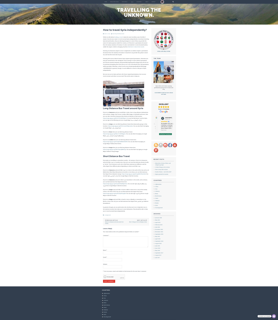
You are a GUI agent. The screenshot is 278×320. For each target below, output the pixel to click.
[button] (173, 124)
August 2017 (158, 255)
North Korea (158, 196)
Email (105, 257)
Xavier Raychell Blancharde (118, 33)
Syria (156, 205)
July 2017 (157, 257)
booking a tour (118, 37)
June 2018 (157, 248)
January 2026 (158, 217)
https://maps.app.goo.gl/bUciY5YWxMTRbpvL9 (115, 118)
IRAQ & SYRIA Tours (114, 1)
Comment (106, 235)
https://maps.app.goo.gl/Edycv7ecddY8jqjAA (114, 134)
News (156, 193)
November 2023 (159, 231)
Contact (153, 1)
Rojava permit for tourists (161, 174)
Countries (139, 1)
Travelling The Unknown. (139, 12)
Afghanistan (158, 184)
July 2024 (157, 227)
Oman (156, 198)
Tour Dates (124, 1)
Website (105, 264)
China (156, 186)
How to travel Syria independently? (125, 29)
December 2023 (159, 229)
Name (105, 250)
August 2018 (158, 243)
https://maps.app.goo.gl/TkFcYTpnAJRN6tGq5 (114, 149)
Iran (156, 189)
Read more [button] (159, 130)
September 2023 (159, 234)
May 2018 (157, 250)
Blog (132, 1)
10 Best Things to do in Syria (162, 167)
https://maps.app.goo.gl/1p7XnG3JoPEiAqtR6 (114, 193)
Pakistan (157, 200)
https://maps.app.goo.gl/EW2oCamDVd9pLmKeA (120, 126)
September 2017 (159, 253)
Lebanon (157, 191)
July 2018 (157, 246)
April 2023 (157, 239)
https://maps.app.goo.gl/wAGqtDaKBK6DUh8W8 (115, 141)
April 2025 (157, 222)
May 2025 (157, 220)
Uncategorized (107, 215)
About (146, 1)
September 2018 (159, 241)
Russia (157, 203)
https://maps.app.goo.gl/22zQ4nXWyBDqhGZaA (115, 183)
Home (105, 1)
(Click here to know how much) (136, 47)
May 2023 (157, 236)
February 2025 (158, 224)
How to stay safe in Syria (161, 169)
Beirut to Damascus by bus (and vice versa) (114, 222)
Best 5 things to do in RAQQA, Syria (138, 221)
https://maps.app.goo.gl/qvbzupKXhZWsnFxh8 (134, 174)
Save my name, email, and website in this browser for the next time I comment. (125, 271)
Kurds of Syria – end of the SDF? (163, 172)
